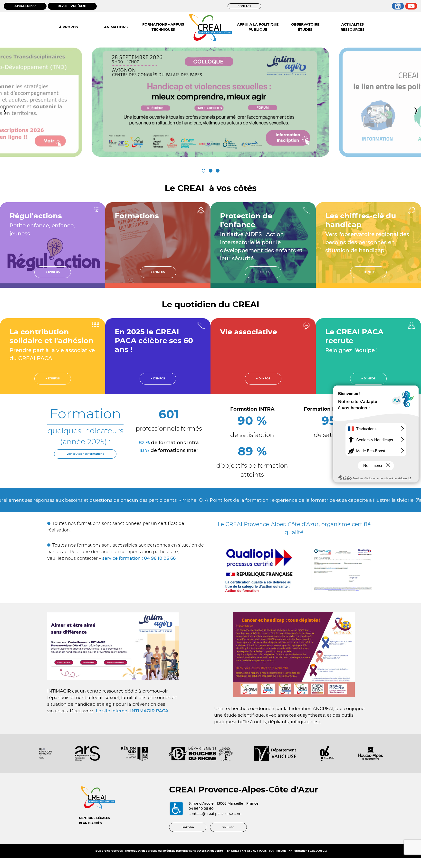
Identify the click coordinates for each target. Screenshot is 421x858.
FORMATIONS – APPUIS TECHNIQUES (163, 27)
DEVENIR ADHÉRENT (72, 6)
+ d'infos (53, 272)
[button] (203, 171)
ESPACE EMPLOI (25, 6)
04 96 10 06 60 (201, 808)
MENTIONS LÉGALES (94, 818)
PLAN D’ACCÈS (90, 823)
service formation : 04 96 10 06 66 (139, 558)
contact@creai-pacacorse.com (215, 814)
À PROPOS (68, 27)
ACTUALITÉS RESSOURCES (352, 27)
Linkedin (188, 827)
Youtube (228, 827)
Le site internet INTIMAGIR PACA (132, 711)
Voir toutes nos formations (85, 454)
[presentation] (5, 110)
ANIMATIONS (116, 27)
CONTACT (244, 6)
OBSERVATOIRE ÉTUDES (305, 27)
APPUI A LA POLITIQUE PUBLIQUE (257, 27)
